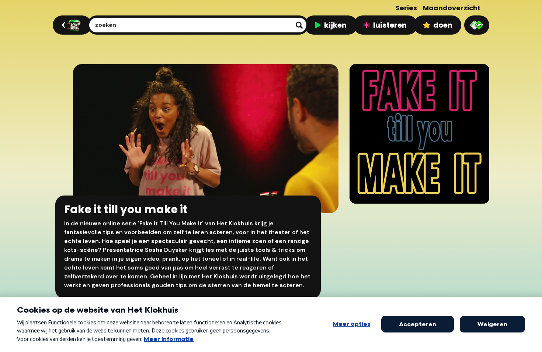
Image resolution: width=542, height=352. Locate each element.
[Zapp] (476, 25)
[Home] (71, 25)
